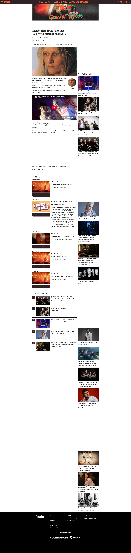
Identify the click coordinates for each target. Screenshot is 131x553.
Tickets (41, 195)
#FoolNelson (66, 221)
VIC (72, 276)
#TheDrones (63, 214)
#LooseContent (54, 226)
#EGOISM (63, 207)
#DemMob (72, 224)
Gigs (77, 2)
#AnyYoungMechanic (56, 224)
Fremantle (61, 256)
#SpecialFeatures (58, 221)
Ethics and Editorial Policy (54, 525)
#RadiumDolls (65, 217)
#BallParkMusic (65, 216)
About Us (51, 518)
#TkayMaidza (64, 211)
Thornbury (68, 276)
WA (65, 256)
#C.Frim (71, 216)
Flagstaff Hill (54, 205)
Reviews (71, 2)
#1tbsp (60, 226)
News (40, 2)
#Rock (70, 239)
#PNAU (60, 216)
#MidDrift (63, 224)
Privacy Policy (52, 520)
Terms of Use (52, 522)
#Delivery (71, 219)
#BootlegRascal (61, 212)
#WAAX (69, 211)
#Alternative (59, 187)
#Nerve (67, 207)
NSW (71, 185)
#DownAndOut (54, 219)
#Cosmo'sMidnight (55, 214)
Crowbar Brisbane (56, 236)
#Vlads (67, 224)
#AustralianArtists (61, 239)
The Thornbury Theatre (57, 276)
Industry (56, 2)
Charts (64, 2)
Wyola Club (54, 256)
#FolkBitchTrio (58, 217)
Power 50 (84, 2)
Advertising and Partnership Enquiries (73, 518)
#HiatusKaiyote (54, 216)
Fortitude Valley (66, 236)
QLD (72, 236)
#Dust (70, 217)
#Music (64, 187)
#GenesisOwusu (60, 209)
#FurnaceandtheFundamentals (58, 222)
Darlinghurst (65, 185)
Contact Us (69, 522)
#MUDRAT (60, 219)
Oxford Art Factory (56, 185)
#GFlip (52, 207)
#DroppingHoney (70, 212)
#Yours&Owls (54, 212)
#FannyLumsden (70, 214)
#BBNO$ (53, 217)
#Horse (69, 226)
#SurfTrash (68, 222)
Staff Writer (46, 37)
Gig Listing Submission (71, 520)
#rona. (52, 221)
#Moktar (71, 221)
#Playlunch (66, 219)
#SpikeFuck (53, 187)
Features (47, 2)
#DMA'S (66, 209)
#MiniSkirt (53, 209)
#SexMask (64, 226)
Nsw (60, 205)
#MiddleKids (73, 207)
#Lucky (72, 226)
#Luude (53, 211)
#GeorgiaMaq (58, 211)
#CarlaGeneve (57, 207)
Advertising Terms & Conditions (55, 527)
